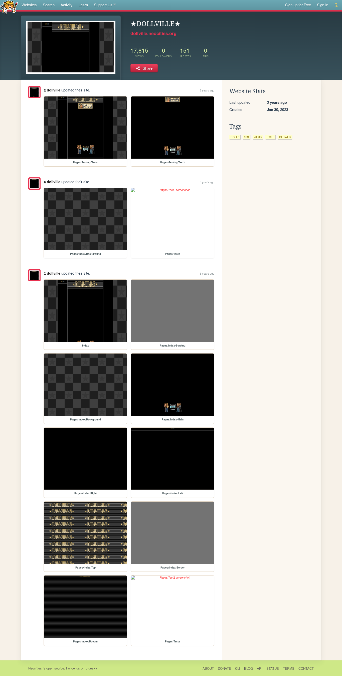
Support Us (103, 4)
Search (49, 4)
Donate (224, 668)
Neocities (35, 668)
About (208, 668)
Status (272, 668)
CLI (237, 668)
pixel (270, 137)
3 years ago (207, 90)
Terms (288, 668)
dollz (235, 137)
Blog (248, 668)
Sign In (322, 4)
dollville (53, 90)
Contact (306, 668)
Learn (83, 4)
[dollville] (34, 92)
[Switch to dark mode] (336, 5)
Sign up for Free (298, 4)
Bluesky (91, 668)
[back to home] (9, 7)
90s (246, 137)
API (259, 668)
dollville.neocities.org (153, 33)
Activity (67, 4)
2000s (258, 137)
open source (55, 668)
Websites (29, 4)
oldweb (285, 137)
